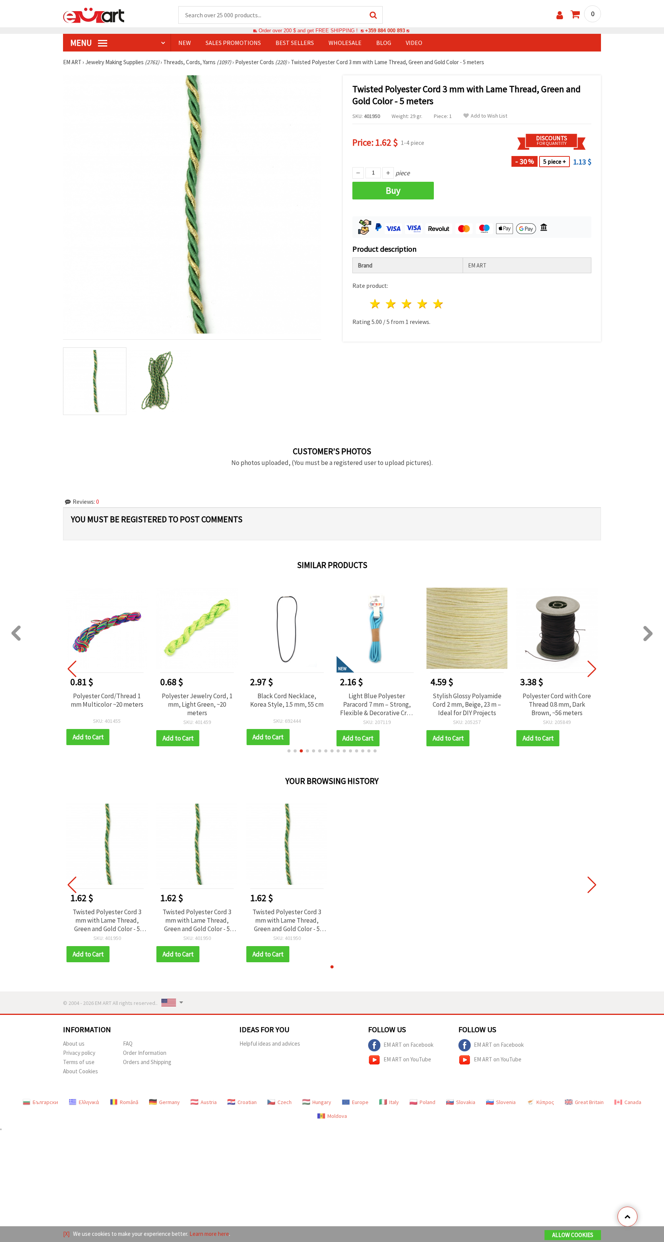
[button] (288, 750)
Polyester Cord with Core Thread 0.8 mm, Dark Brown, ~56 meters (557, 704)
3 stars (407, 304)
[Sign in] (559, 15)
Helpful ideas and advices (269, 1043)
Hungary (321, 1102)
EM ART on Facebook (408, 1044)
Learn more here (209, 1233)
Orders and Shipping (147, 1062)
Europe (360, 1102)
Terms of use (79, 1062)
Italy (394, 1102)
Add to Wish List (489, 116)
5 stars (438, 304)
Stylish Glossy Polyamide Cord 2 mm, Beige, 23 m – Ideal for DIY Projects (467, 704)
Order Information (144, 1052)
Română (129, 1102)
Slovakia (465, 1102)
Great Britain (589, 1102)
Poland (427, 1102)
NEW (184, 42)
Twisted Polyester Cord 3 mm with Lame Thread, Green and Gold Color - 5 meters (107, 920)
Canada (632, 1102)
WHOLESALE (345, 42)
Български (45, 1102)
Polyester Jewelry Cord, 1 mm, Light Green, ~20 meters (197, 704)
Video (414, 42)
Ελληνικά (89, 1102)
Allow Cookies (572, 1235)
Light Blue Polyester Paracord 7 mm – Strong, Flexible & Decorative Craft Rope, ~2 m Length (376, 704)
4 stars (422, 304)
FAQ (128, 1043)
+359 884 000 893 (385, 30)
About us (74, 1043)
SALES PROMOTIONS (233, 42)
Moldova (337, 1115)
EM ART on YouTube (407, 1059)
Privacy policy (79, 1052)
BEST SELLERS (295, 42)
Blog (383, 42)
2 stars (391, 304)
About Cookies (80, 1071)
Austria (209, 1102)
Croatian (247, 1102)
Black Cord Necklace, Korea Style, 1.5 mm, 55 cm (287, 700)
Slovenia (506, 1102)
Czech (284, 1102)
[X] (66, 1233)
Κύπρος (545, 1102)
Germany (169, 1102)
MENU (81, 42)
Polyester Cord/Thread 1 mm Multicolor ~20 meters (107, 700)
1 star (375, 304)
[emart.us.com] (93, 14)
